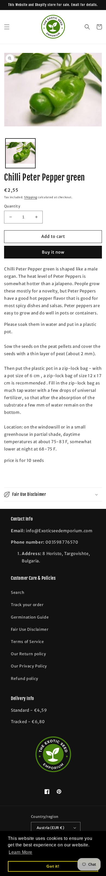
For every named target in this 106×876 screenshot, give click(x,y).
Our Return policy (28, 653)
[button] (7, 27)
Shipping (30, 197)
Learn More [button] (20, 852)
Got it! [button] (52, 866)
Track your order (27, 604)
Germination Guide (30, 617)
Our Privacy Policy (29, 666)
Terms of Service (27, 641)
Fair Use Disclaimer (29, 629)
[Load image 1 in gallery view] (20, 153)
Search (17, 592)
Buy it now (53, 252)
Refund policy (24, 678)
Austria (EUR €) (50, 827)
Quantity (12, 206)
